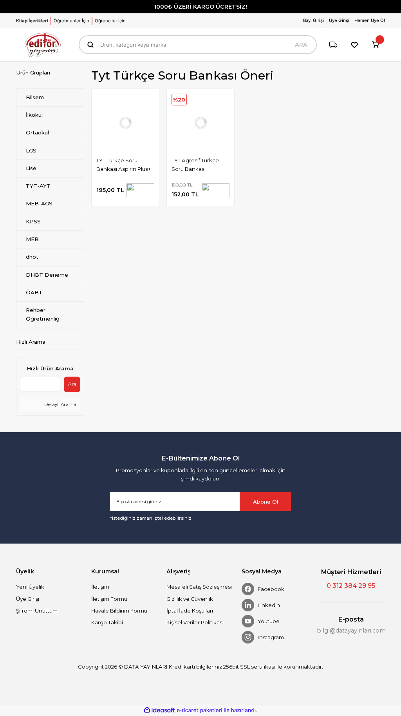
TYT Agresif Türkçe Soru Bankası (195, 164)
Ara (72, 384)
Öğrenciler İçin (110, 21)
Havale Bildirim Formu (119, 610)
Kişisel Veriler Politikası (195, 622)
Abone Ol (265, 501)
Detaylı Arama (59, 404)
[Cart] (375, 45)
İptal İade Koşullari (189, 610)
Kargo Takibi (107, 622)
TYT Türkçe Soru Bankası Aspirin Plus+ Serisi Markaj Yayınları (123, 165)
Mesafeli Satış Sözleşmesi (199, 587)
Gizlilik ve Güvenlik (189, 599)
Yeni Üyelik (30, 587)
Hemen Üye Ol (369, 20)
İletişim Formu (109, 599)
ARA (301, 44)
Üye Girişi (27, 599)
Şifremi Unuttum (37, 610)
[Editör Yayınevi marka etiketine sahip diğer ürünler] (215, 190)
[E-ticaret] (199, 710)
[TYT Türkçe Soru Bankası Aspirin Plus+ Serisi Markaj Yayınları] (125, 123)
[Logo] (42, 44)
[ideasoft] (159, 710)
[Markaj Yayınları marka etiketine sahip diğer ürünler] (140, 190)
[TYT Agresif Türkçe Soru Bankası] (200, 123)
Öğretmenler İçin (71, 21)
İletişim (100, 587)
